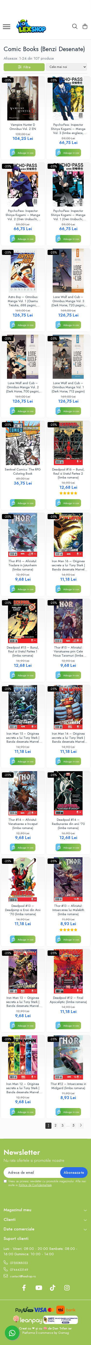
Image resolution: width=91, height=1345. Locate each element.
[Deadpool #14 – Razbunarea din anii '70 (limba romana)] (68, 793)
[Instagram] (67, 1288)
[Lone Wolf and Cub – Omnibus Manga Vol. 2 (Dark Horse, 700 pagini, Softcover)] (23, 357)
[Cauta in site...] (74, 27)
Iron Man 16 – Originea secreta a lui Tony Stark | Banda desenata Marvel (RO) (68, 565)
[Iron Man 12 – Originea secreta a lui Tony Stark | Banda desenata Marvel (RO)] (23, 1057)
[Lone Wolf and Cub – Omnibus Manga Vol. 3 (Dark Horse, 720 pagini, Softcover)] (68, 271)
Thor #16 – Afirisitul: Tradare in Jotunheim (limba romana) (22, 565)
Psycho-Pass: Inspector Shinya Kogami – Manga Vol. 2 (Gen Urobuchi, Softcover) (23, 215)
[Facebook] (24, 1288)
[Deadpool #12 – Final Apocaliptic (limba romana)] (68, 971)
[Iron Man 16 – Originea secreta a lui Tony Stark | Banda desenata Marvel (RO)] (68, 535)
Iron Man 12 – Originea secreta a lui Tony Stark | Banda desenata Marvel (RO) (22, 1088)
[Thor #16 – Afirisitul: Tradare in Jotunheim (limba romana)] (23, 535)
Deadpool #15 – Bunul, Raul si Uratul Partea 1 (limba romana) (23, 652)
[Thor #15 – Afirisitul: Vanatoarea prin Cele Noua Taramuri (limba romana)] (68, 621)
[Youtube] (38, 1288)
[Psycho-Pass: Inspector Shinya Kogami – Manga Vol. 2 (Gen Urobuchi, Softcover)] (23, 184)
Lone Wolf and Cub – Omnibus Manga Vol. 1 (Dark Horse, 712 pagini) (68, 387)
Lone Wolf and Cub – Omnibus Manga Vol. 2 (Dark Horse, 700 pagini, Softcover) (23, 387)
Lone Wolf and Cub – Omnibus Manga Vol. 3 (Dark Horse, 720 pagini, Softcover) (68, 301)
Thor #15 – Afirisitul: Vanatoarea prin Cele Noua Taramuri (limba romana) (68, 652)
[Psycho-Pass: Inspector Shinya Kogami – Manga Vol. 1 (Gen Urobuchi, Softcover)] (68, 184)
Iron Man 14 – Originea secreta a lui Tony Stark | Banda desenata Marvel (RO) (68, 738)
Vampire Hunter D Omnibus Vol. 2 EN (22, 127)
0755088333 (18, 1263)
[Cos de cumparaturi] (84, 27)
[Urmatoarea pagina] (80, 1126)
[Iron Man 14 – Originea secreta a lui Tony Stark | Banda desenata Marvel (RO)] (68, 707)
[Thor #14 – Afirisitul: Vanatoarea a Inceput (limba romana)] (23, 793)
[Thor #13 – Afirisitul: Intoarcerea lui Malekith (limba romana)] (68, 879)
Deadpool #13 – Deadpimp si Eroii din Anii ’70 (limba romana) (23, 910)
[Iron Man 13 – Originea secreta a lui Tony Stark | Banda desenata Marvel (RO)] (23, 971)
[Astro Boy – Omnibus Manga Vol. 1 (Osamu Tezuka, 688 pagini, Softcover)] (23, 271)
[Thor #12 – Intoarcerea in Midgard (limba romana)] (68, 1057)
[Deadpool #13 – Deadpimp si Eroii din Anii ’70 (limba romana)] (23, 879)
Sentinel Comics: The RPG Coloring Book (23, 472)
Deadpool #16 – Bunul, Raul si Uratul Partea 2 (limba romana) (68, 474)
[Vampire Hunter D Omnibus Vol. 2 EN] (23, 98)
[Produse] (6, 24)
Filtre (26, 67)
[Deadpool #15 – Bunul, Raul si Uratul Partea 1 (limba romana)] (23, 621)
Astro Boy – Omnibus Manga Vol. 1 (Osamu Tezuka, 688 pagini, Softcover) (23, 301)
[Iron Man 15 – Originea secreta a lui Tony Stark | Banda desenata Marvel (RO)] (23, 707)
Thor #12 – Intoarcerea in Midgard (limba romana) (68, 1086)
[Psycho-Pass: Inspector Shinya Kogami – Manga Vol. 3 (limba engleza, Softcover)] (68, 98)
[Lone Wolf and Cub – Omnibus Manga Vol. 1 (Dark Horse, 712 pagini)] (68, 357)
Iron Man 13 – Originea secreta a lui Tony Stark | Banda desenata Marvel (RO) (22, 1002)
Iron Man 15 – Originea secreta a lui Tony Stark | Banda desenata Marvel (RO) (22, 738)
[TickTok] (53, 1288)
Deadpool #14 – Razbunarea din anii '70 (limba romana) (68, 824)
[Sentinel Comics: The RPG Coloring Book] (23, 443)
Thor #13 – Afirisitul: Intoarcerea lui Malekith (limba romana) (68, 910)
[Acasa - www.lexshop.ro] (32, 26)
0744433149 (18, 1269)
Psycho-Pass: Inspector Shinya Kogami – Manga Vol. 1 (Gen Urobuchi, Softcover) (68, 215)
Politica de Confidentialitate (35, 1185)
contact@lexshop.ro (22, 1276)
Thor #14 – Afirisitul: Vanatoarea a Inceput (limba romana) (22, 824)
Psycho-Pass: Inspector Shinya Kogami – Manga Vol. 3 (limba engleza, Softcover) (68, 129)
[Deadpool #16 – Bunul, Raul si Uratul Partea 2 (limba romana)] (68, 443)
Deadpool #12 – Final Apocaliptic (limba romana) (68, 1000)
